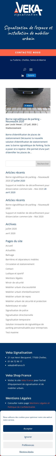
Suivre (31, 75)
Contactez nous (28, 52)
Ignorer (28, 436)
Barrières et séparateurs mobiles (22, 259)
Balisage (10, 255)
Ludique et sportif (15, 273)
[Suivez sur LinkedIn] (22, 75)
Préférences (28, 445)
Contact (9, 268)
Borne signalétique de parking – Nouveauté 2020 (23, 120)
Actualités (11, 250)
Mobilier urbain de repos (18, 296)
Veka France (27, 380)
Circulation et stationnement (20, 264)
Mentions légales (26, 451)
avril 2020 (10, 233)
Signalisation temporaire (18, 319)
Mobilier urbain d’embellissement (23, 291)
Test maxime (12, 332)
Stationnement (13, 128)
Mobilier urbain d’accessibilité (21, 287)
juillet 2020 (11, 228)
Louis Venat (16, 124)
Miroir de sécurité (15, 282)
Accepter (28, 428)
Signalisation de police (17, 310)
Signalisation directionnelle (19, 315)
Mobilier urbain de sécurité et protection (26, 301)
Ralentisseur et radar (16, 305)
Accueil (9, 245)
